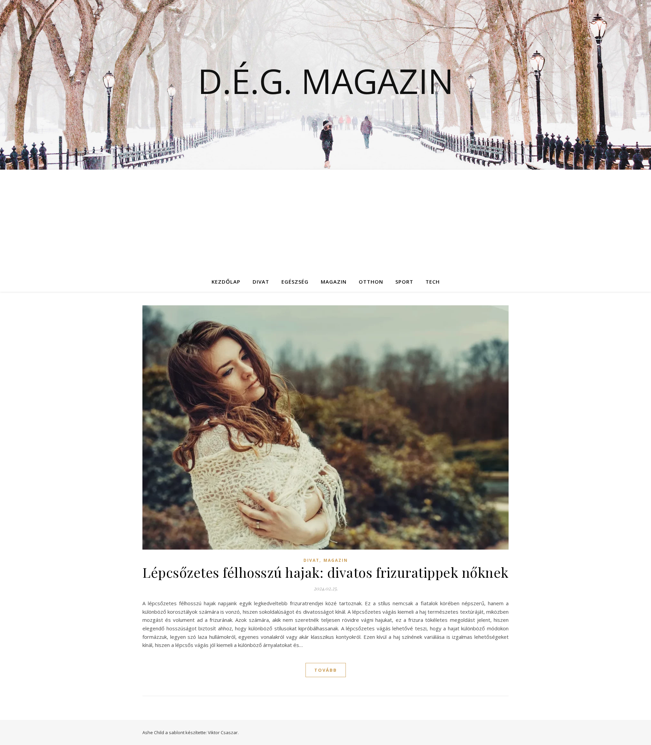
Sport (404, 281)
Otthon (371, 281)
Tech (433, 281)
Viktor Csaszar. (223, 732)
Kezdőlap (226, 281)
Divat (261, 281)
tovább (325, 670)
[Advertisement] (325, 220)
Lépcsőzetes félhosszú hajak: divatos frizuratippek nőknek (325, 572)
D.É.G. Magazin (326, 81)
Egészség (295, 281)
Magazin (334, 281)
